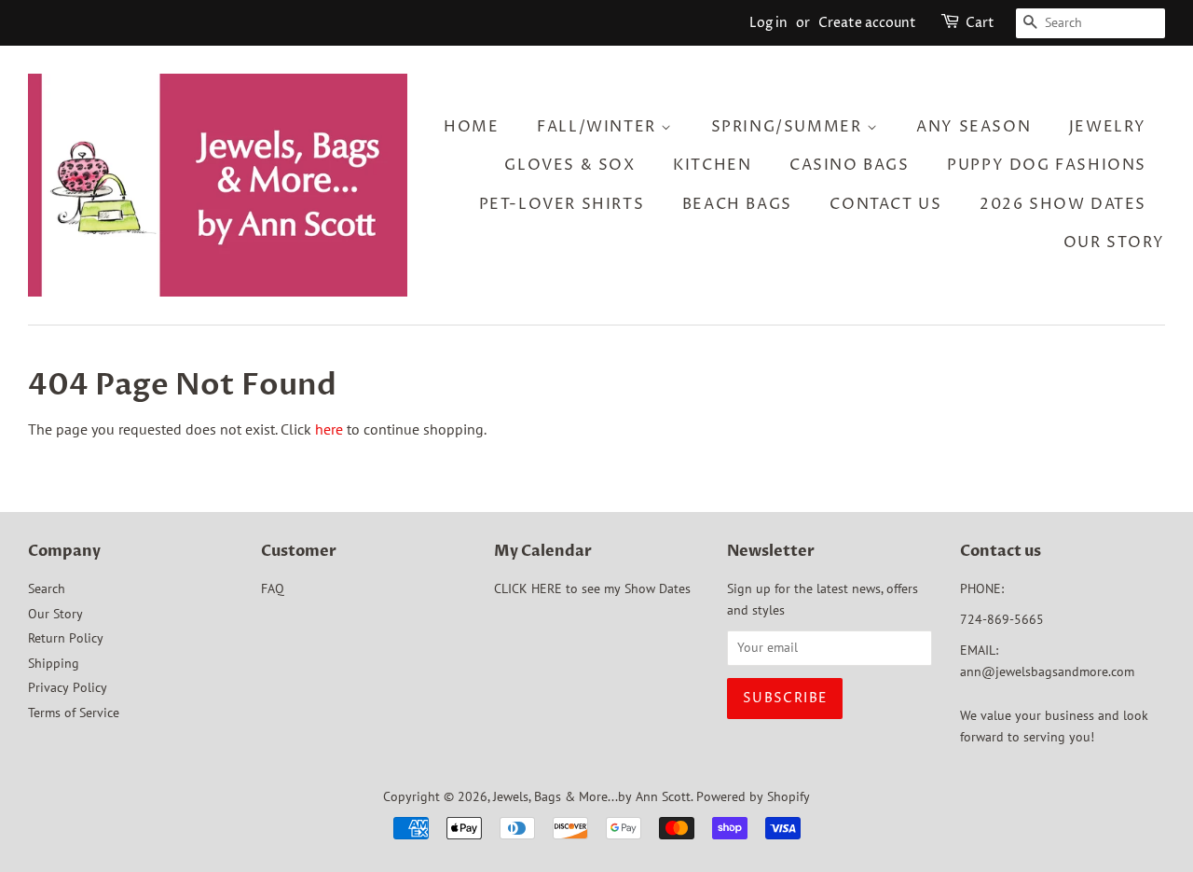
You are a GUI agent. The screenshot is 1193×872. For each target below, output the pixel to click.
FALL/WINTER (599, 127)
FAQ (272, 588)
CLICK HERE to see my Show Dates (592, 588)
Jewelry (1107, 127)
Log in (768, 23)
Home (471, 127)
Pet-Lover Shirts (562, 204)
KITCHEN (712, 165)
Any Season (973, 127)
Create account (867, 23)
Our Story (1114, 242)
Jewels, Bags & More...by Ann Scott (592, 796)
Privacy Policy (67, 687)
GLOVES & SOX (569, 165)
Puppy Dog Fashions (1046, 165)
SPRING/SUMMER (789, 127)
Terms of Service (73, 712)
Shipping (53, 663)
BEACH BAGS (737, 204)
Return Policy (65, 638)
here (329, 429)
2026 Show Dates (1063, 204)
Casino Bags (849, 165)
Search (46, 588)
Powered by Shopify (753, 796)
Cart (980, 23)
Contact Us (885, 204)
